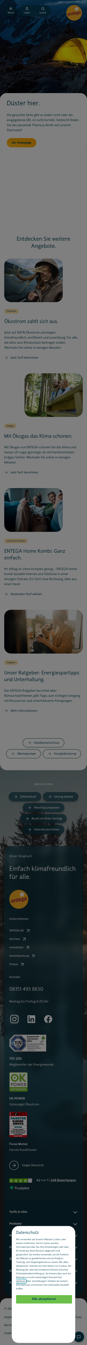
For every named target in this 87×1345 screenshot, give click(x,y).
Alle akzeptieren (44, 1299)
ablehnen (20, 1281)
